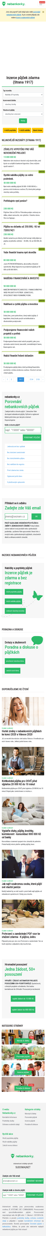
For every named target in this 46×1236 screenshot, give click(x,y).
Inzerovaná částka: (9, 100)
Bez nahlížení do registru (15, 464)
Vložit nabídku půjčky (9, 1142)
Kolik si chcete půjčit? (12, 425)
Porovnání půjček (31, 1117)
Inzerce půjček (30, 1121)
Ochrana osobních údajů (11, 1124)
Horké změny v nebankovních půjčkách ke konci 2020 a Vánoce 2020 (22, 733)
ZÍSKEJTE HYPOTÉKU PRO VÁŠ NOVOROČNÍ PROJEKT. (19, 151)
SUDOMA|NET (23, 1167)
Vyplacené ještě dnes (14, 476)
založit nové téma (12, 671)
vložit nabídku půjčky (13, 601)
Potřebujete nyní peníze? (15, 200)
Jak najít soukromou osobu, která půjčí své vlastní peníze (22, 885)
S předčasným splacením (16, 482)
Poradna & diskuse (31, 1124)
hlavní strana (37, 130)
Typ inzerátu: (7, 91)
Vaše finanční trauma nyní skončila (20, 252)
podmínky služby (23, 1218)
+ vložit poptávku (10, 130)
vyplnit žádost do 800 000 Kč (23, 1010)
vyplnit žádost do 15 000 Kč (23, 999)
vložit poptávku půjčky (14, 592)
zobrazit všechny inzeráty (15, 611)
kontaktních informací (32, 1221)
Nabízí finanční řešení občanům (18, 355)
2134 (31, 379)
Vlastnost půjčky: (9, 110)
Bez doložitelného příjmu (16, 458)
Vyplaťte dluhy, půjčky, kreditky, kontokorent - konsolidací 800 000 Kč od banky (21, 834)
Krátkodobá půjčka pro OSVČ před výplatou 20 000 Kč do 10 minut (19, 782)
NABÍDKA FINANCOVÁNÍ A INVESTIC (21, 278)
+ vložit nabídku (24, 130)
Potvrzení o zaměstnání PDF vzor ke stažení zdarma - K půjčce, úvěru (21, 935)
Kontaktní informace (9, 1117)
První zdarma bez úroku (15, 470)
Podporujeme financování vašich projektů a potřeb (19, 331)
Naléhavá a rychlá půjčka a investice (21, 304)
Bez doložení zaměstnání (16, 452)
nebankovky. (16, 3)
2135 (38, 379)
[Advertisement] (23, 50)
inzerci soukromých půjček (25, 18)
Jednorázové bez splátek (16, 447)
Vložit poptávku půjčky (10, 1138)
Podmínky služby (8, 1121)
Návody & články (30, 1114)
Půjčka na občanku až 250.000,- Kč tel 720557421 (22, 228)
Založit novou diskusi (9, 1145)
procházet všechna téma (15, 661)
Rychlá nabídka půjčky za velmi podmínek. (18, 177)
